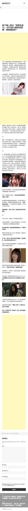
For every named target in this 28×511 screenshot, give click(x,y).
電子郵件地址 (5, 470)
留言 (3, 446)
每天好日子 (6, 3)
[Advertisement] (14, 47)
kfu (11, 433)
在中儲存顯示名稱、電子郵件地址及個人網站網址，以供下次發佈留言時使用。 (13, 485)
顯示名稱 (4, 465)
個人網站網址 (5, 476)
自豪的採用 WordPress (7, 509)
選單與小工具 (24, 3)
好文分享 (16, 433)
